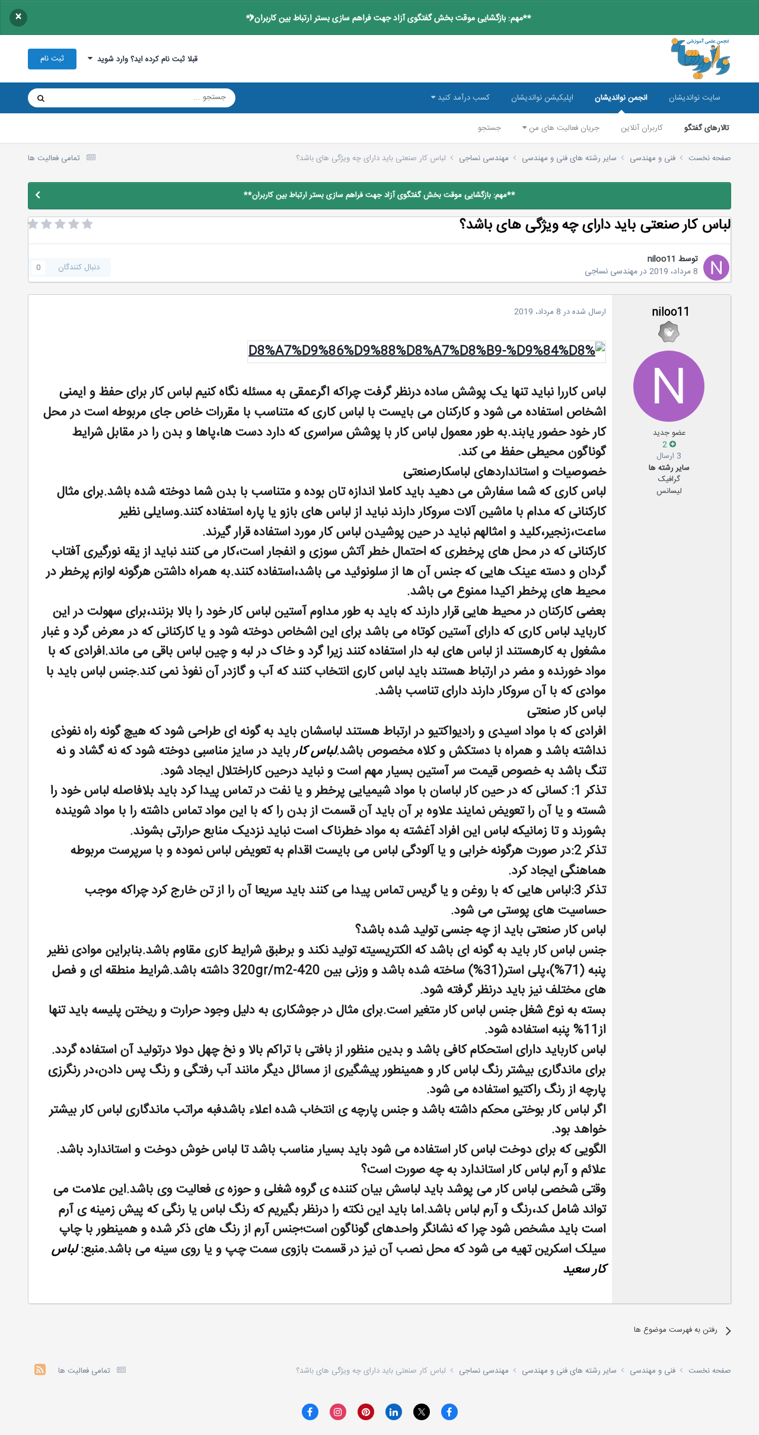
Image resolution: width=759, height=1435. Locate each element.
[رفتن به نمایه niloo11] (716, 267)
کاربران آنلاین (642, 128)
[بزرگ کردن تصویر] (426, 352)
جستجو (489, 128)
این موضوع (86, 98)
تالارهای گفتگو (706, 128)
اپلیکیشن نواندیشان (542, 97)
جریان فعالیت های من (563, 128)
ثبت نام (52, 58)
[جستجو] (41, 97)
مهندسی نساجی (611, 272)
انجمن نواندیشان (621, 97)
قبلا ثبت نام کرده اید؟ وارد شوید (145, 59)
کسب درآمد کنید (462, 97)
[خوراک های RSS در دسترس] (40, 1371)
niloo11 (662, 259)
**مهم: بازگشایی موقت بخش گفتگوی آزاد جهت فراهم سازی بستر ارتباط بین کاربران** (388, 18)
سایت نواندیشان (694, 97)
